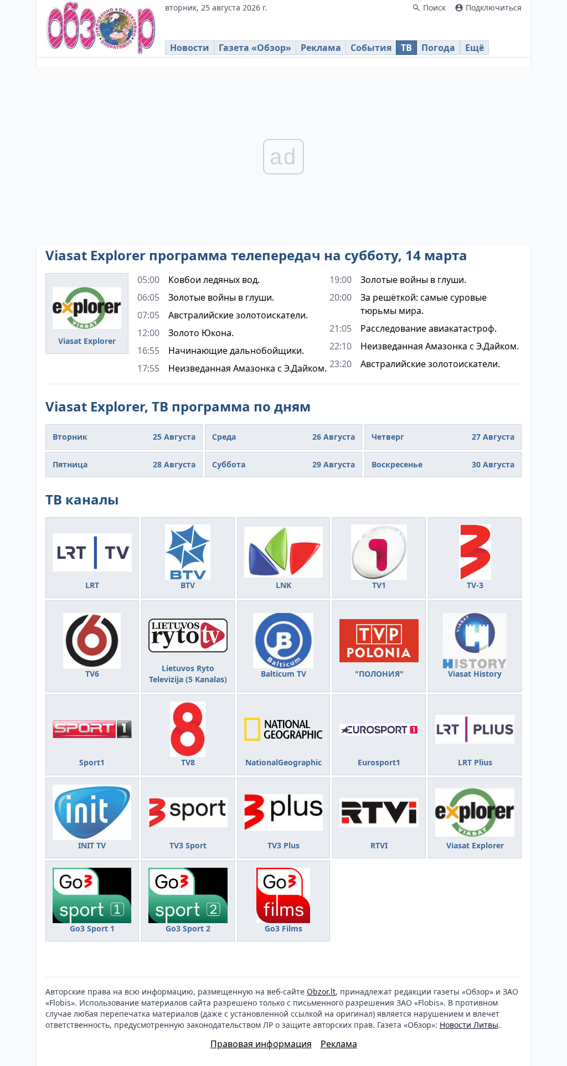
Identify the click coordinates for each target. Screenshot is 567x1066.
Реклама (321, 48)
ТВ (406, 48)
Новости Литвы (469, 1024)
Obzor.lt (321, 991)
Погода (438, 48)
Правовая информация (261, 1044)
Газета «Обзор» (255, 48)
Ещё (474, 48)
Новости (189, 48)
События (370, 48)
